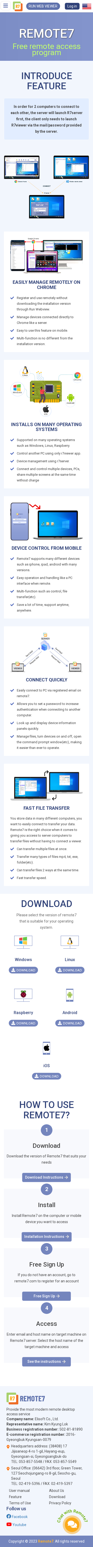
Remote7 (45, 1541)
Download (57, 1497)
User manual (19, 1491)
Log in (72, 6)
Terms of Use (20, 1503)
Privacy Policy (60, 1503)
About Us (56, 1491)
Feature (15, 1497)
